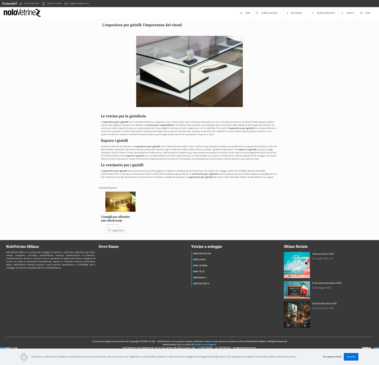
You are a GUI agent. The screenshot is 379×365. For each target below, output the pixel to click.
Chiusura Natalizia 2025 (324, 303)
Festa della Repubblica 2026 (326, 283)
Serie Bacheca (201, 283)
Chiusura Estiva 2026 (323, 253)
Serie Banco (200, 277)
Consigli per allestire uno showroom (115, 218)
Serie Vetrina (200, 265)
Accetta (351, 356)
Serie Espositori (202, 253)
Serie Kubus (199, 259)
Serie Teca (198, 271)
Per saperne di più (332, 356)
